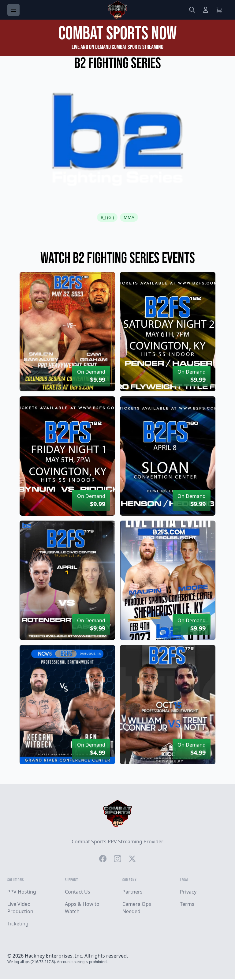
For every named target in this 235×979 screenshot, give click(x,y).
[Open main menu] (13, 10)
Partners (132, 891)
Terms (187, 904)
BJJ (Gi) (107, 217)
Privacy (188, 891)
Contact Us (77, 891)
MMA (129, 217)
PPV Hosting (21, 891)
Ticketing (17, 923)
